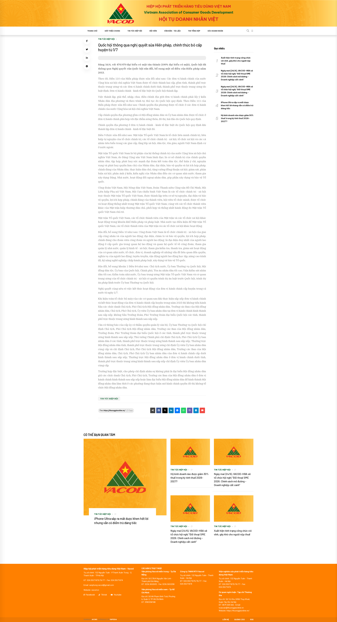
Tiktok (104, 595)
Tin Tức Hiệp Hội (106, 39)
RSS (251, 620)
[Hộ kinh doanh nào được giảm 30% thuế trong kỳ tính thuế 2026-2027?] (190, 452)
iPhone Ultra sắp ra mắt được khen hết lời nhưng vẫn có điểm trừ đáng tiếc (237, 105)
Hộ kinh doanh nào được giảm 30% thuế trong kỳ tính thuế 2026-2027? (237, 118)
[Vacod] (121, 13)
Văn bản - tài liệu (172, 31)
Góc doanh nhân (215, 31)
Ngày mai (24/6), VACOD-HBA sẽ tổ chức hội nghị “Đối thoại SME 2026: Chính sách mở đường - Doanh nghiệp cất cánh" (237, 75)
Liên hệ (225, 620)
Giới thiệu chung (112, 31)
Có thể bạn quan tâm (99, 435)
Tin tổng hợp (194, 31)
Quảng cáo (239, 620)
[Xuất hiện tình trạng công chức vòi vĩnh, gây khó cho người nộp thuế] (233, 508)
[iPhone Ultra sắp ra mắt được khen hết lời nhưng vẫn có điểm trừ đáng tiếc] (125, 477)
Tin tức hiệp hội (134, 31)
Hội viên (153, 31)
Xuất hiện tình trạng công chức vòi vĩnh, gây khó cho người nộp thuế (236, 61)
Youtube (117, 595)
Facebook (90, 595)
